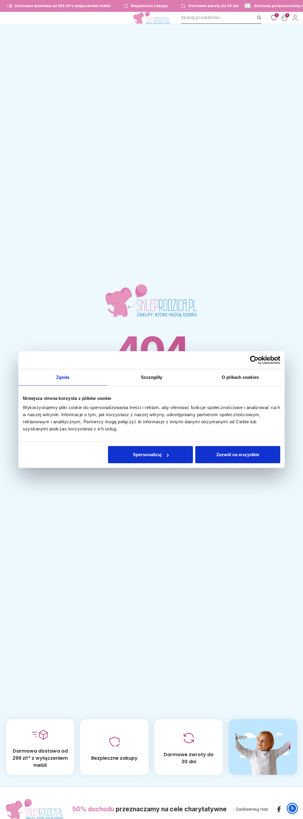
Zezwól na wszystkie (238, 454)
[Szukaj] (259, 17)
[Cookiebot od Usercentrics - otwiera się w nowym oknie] (254, 359)
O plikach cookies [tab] (240, 376)
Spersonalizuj (147, 454)
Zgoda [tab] (63, 376)
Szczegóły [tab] (151, 376)
